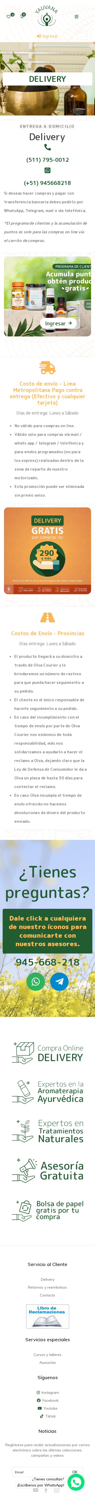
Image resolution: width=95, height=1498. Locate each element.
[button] (76, 16)
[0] (9, 17)
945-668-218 (48, 962)
